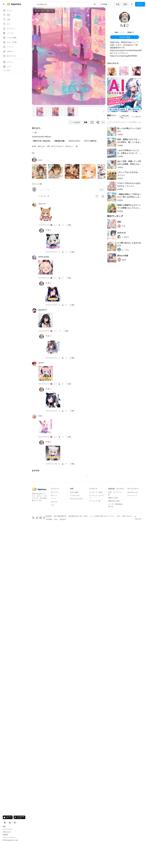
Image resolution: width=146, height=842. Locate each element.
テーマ (53, 563)
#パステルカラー (58, 146)
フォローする (124, 37)
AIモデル (54, 566)
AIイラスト (55, 556)
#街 (48, 146)
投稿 (125, 4)
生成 (117, 4)
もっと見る (135, 117)
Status (56, 583)
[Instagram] (40, 582)
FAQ (118, 580)
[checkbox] (39, 196)
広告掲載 (49, 583)
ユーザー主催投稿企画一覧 (115, 569)
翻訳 (33, 153)
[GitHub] (44, 582)
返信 (69, 225)
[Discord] (37, 582)
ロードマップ (132, 559)
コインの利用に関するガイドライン (102, 580)
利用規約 (5, 835)
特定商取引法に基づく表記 (78, 580)
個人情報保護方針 (60, 580)
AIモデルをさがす (76, 563)
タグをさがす (75, 559)
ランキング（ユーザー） (96, 560)
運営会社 (63, 583)
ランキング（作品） (96, 556)
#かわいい (69, 146)
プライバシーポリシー (9, 837)
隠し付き (44, 196)
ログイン (140, 4)
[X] (33, 582)
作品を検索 (74, 556)
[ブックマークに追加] (92, 122)
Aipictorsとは (132, 556)
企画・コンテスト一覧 (115, 557)
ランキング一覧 (94, 565)
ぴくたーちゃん (7, 829)
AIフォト (54, 559)
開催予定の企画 (113, 565)
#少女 (34, 146)
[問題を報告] (62, 225)
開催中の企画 (113, 562)
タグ (52, 569)
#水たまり (41, 146)
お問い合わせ (7, 832)
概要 (4, 826)
